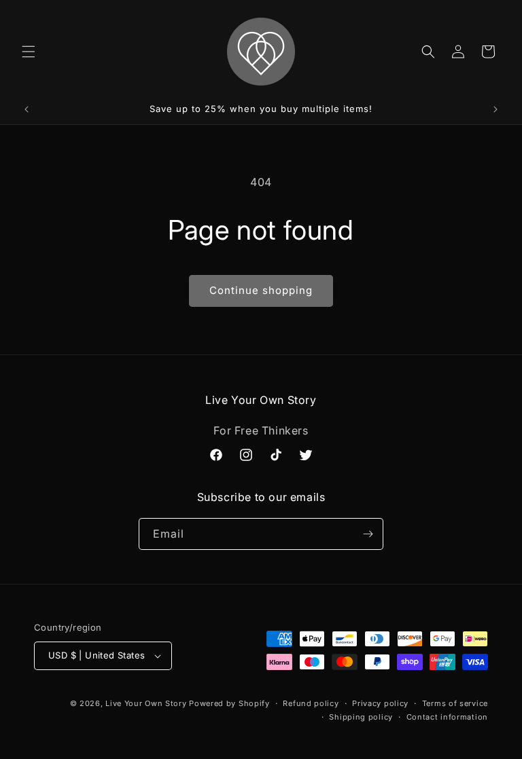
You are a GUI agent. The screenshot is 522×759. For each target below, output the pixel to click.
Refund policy (310, 703)
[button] (29, 52)
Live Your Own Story (145, 703)
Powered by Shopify (229, 703)
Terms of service (455, 703)
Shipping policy (361, 717)
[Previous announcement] (26, 109)
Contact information (447, 717)
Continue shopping (261, 290)
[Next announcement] (495, 109)
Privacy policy (380, 703)
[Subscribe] (368, 534)
